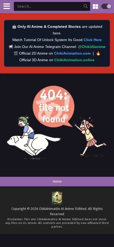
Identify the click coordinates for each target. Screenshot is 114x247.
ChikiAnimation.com (72, 53)
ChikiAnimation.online (74, 60)
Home (57, 181)
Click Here (93, 40)
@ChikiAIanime (92, 47)
